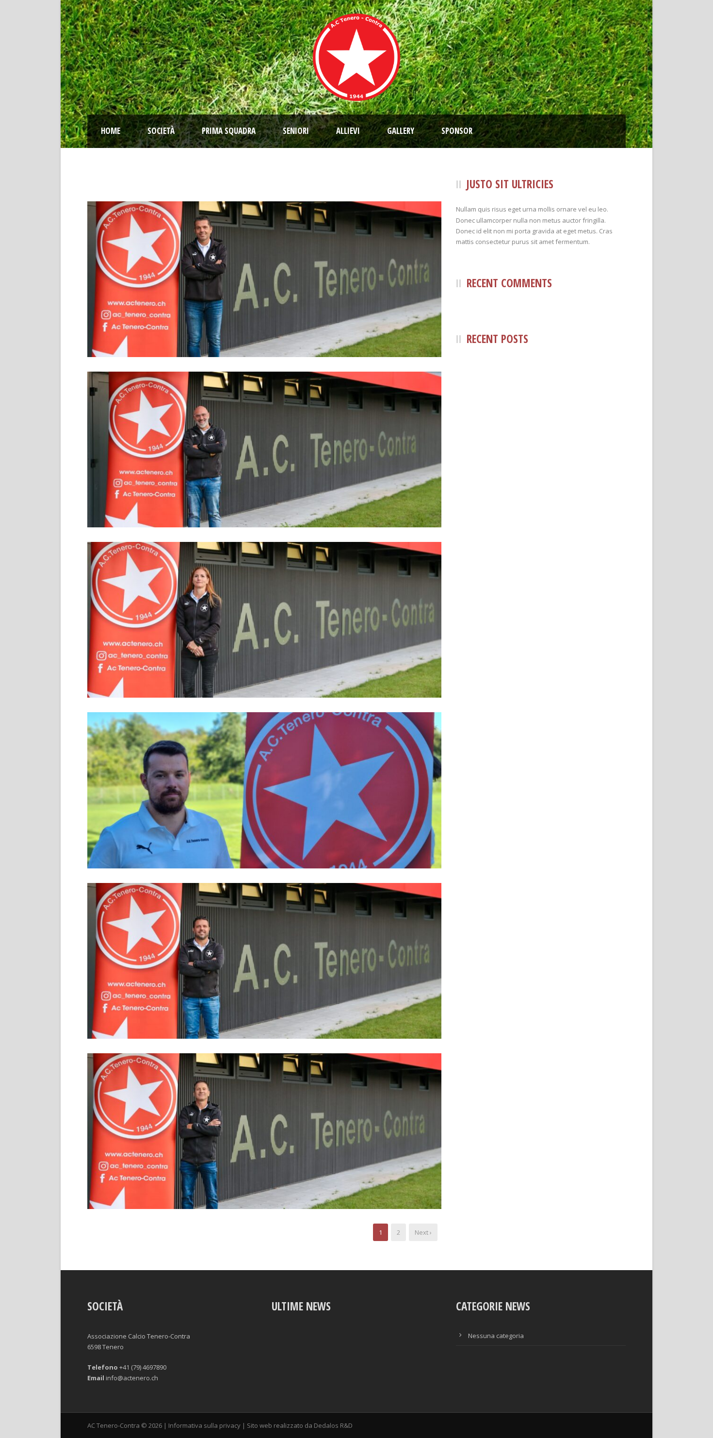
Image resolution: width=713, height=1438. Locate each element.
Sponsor (456, 130)
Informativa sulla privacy (204, 1425)
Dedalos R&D (333, 1425)
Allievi (348, 130)
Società (161, 130)
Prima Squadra (229, 130)
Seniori (296, 130)
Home (110, 130)
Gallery (400, 130)
